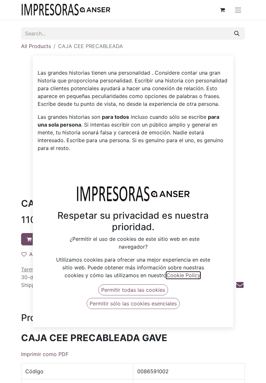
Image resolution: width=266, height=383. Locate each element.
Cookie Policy (183, 275)
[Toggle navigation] (238, 10)
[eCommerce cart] (222, 9)
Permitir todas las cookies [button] (133, 290)
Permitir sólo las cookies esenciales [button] (133, 303)
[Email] (240, 285)
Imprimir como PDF (44, 354)
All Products (36, 46)
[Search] (237, 33)
